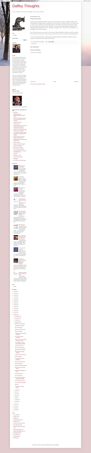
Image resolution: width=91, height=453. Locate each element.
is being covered (41, 23)
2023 (15, 297)
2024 (15, 295)
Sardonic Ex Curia (17, 155)
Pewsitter (15, 153)
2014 (15, 314)
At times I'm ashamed (19, 345)
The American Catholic (18, 156)
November (17, 318)
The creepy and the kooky (20, 380)
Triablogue (16, 158)
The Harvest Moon (18, 375)
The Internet (16, 434)
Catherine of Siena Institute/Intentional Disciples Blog (19, 115)
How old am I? (22, 224)
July (16, 391)
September (17, 322)
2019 (15, 304)
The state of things (18, 331)
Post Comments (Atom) (40, 84)
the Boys (15, 421)
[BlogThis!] (50, 41)
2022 (15, 299)
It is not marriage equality (20, 347)
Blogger (57, 444)
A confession (21, 176)
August (16, 390)
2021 (15, 301)
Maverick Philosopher (18, 145)
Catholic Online (17, 123)
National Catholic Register (19, 149)
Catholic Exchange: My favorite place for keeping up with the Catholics (20, 119)
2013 (15, 404)
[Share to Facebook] (52, 41)
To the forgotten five (19, 373)
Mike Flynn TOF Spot (18, 147)
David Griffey (16, 91)
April (16, 397)
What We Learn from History (19, 426)
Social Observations (17, 429)
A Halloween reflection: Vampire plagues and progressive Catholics (22, 261)
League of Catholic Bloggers (19, 144)
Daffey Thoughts (25, 6)
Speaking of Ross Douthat (20, 349)
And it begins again (18, 363)
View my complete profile (17, 93)
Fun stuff (15, 414)
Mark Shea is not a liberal (20, 323)
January (16, 401)
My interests (16, 436)
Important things (17, 419)
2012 (15, 405)
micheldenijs (47, 444)
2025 (15, 293)
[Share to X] (51, 41)
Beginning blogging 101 (18, 431)
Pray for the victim (18, 327)
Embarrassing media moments (21, 365)
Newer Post (33, 81)
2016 (15, 310)
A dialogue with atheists (19, 325)
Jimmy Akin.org (17, 142)
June (16, 393)
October (16, 320)
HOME (15, 35)
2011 (15, 407)
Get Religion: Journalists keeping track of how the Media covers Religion (20, 133)
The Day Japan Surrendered (20, 382)
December (17, 316)
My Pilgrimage (16, 432)
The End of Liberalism (18, 423)
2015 (15, 312)
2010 (15, 409)
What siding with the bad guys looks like (22, 200)
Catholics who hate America (20, 354)
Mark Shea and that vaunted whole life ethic (22, 273)
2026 (15, 291)
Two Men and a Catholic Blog (20, 160)
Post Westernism (17, 424)
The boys (17, 384)
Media (15, 418)
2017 (15, 308)
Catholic (15, 416)
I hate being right (18, 356)
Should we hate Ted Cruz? (20, 329)
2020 (15, 302)
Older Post (76, 81)
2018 (15, 306)
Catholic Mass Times (18, 122)
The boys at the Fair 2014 (20, 361)
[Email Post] (46, 41)
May (16, 395)
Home (54, 81)
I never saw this (22, 247)
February (17, 399)
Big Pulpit (16, 112)
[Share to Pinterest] (53, 41)
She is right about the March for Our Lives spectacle (22, 237)
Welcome (15, 437)
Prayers (35, 43)
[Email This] (48, 41)
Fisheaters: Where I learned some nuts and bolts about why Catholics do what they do (20, 126)
